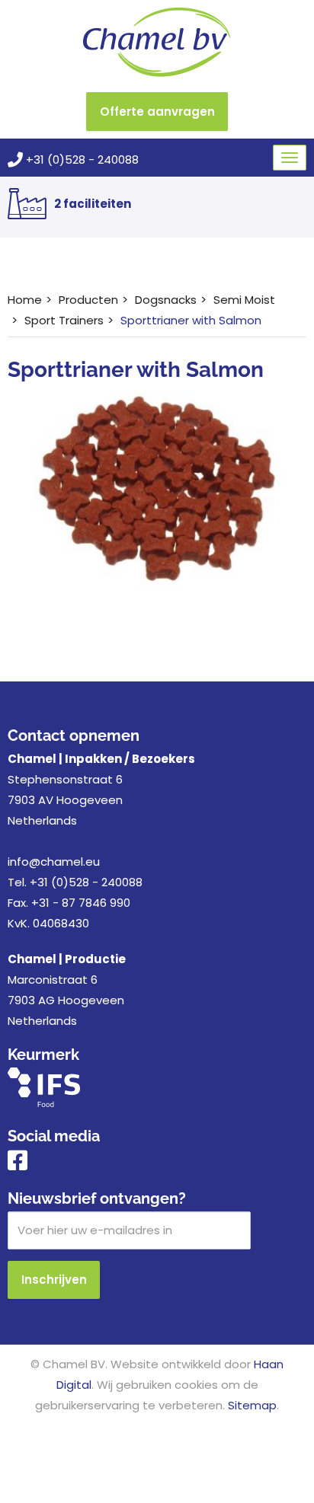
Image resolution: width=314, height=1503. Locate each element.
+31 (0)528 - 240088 (81, 160)
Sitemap (252, 1405)
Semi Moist (244, 300)
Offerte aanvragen (157, 112)
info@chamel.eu (54, 862)
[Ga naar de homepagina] (157, 41)
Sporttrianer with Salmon (190, 320)
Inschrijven (54, 1280)
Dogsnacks (166, 300)
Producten (88, 300)
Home (25, 300)
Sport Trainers (64, 320)
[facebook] (17, 1165)
